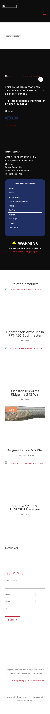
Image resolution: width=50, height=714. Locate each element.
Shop (16, 87)
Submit (12, 619)
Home (8, 87)
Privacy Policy (17, 680)
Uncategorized (30, 87)
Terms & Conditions (36, 680)
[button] (40, 79)
